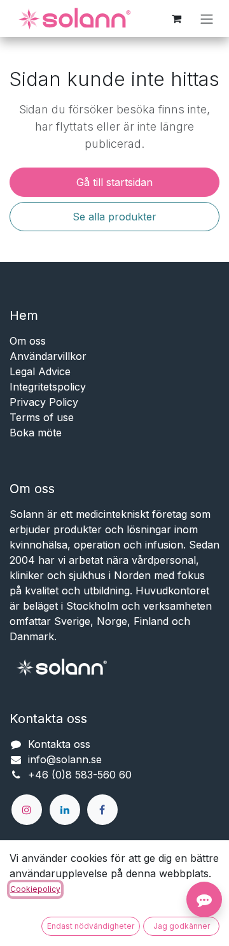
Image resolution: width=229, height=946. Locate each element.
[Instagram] (26, 809)
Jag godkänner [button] (181, 926)
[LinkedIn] (65, 809)
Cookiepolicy (35, 889)
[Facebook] (102, 809)
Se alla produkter (114, 216)
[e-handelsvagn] (176, 18)
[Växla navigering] (206, 18)
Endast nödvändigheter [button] (90, 926)
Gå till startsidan (114, 182)
